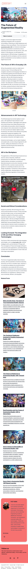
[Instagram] (10, 558)
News (13, 567)
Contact (19, 568)
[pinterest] (18, 558)
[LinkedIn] (4, 536)
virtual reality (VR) (16, 242)
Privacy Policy (8, 567)
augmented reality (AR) (6, 47)
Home (2, 567)
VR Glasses (9, 568)
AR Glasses (3, 568)
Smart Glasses (18, 567)
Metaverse (15, 568)
